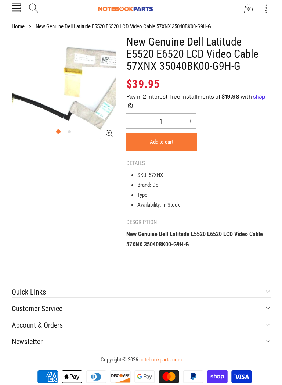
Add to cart (161, 142)
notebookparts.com (160, 359)
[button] (16, 9)
